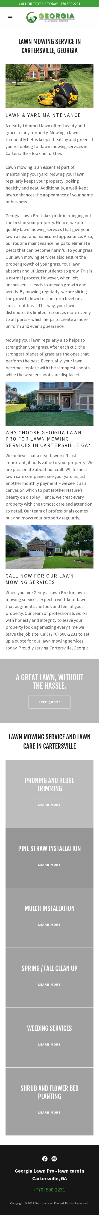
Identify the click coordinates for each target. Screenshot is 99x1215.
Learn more (49, 805)
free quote (49, 702)
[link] (49, 17)
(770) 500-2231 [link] (49, 1189)
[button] (12, 17)
